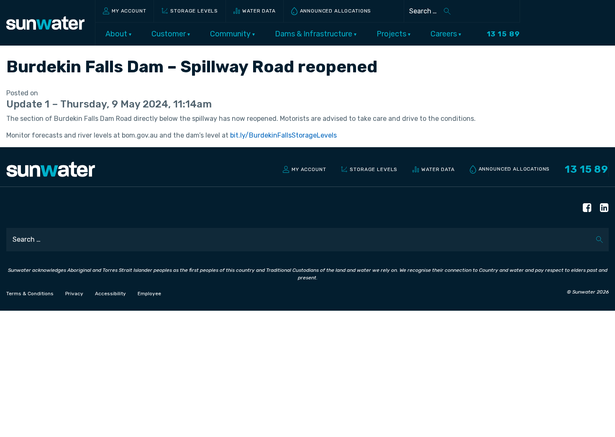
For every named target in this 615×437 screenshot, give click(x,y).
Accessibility (110, 293)
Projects (392, 33)
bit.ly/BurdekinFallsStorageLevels (283, 135)
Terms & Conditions (30, 293)
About (117, 33)
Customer (169, 33)
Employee (149, 293)
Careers (444, 33)
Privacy (74, 293)
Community (231, 33)
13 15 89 (503, 34)
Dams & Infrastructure (314, 33)
